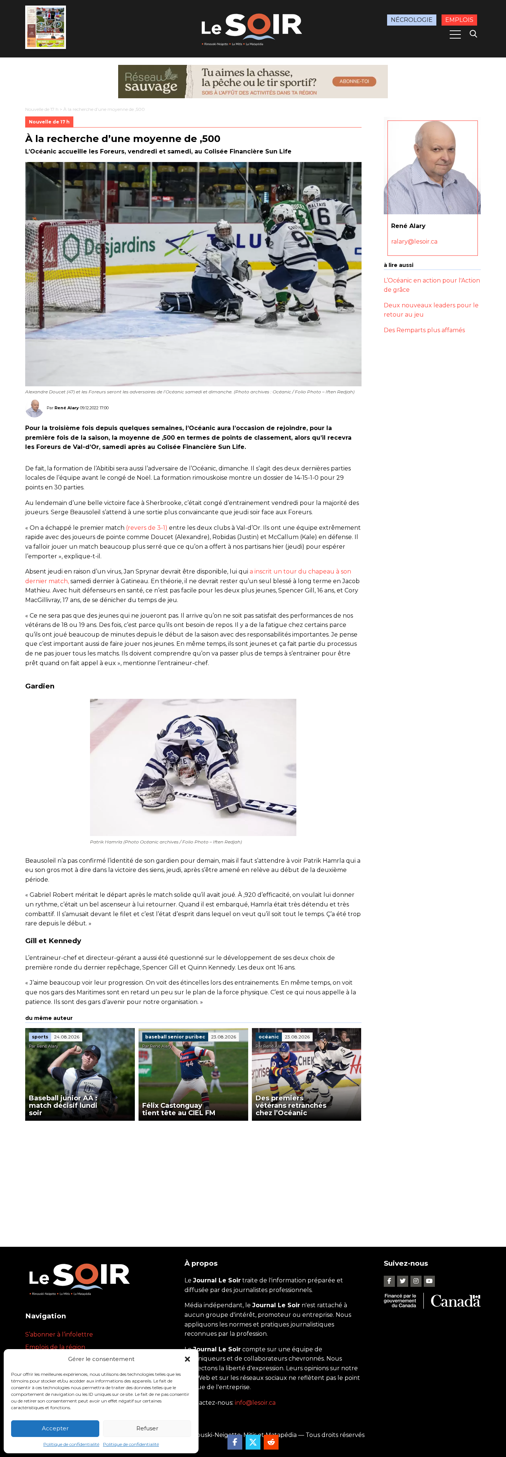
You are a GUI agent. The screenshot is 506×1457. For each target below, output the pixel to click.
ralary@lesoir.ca (414, 241)
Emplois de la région (55, 1347)
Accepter (55, 1428)
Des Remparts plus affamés (424, 330)
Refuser (147, 1428)
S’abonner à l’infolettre (59, 1334)
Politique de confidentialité (71, 1444)
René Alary (66, 407)
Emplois (459, 19)
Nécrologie (412, 19)
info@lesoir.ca (255, 1402)
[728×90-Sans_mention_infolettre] (253, 81)
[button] (187, 1359)
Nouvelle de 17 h (42, 109)
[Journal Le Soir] (253, 28)
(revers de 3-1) (146, 527)
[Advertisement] (193, 1176)
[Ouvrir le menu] (455, 34)
